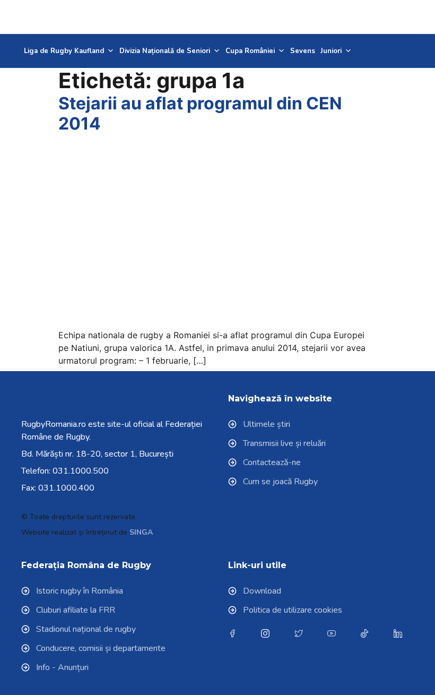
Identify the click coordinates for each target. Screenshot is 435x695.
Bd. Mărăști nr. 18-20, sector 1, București (97, 454)
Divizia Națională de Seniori (164, 51)
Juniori (331, 51)
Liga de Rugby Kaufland (64, 51)
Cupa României (250, 51)
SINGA (141, 532)
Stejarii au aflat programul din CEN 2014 (200, 113)
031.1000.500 (81, 471)
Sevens (302, 51)
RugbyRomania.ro (53, 424)
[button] (387, 17)
